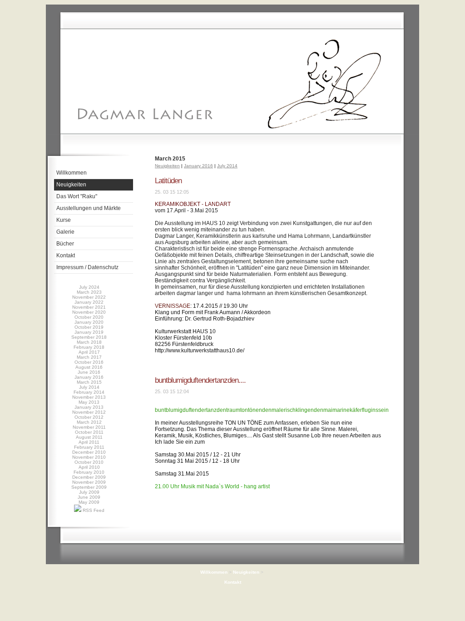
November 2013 (89, 397)
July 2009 (89, 492)
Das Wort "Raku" (76, 196)
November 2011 (89, 427)
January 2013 (89, 407)
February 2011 (89, 447)
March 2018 (89, 342)
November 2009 (89, 482)
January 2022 (89, 302)
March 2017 (89, 357)
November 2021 (89, 307)
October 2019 (89, 327)
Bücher (65, 243)
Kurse (63, 220)
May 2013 (89, 402)
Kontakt (65, 255)
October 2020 (89, 317)
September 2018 (89, 337)
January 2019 (89, 332)
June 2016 (89, 372)
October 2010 (89, 462)
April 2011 (89, 442)
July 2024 (89, 287)
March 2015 (89, 382)
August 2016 (89, 367)
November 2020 (89, 312)
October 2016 (89, 362)
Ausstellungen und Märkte (88, 208)
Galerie (65, 232)
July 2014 (89, 387)
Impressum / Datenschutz (87, 267)
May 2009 (89, 502)
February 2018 (89, 347)
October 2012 (89, 417)
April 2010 (89, 467)
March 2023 (89, 292)
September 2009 (89, 487)
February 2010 (89, 472)
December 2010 (89, 452)
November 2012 (89, 412)
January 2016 (89, 377)
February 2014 (89, 392)
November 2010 (89, 457)
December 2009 (89, 477)
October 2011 (89, 432)
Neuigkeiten (71, 184)
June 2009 (89, 497)
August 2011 (89, 437)
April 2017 (89, 352)
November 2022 (89, 297)
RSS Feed (92, 510)
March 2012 (89, 422)
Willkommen (71, 173)
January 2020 (89, 322)
